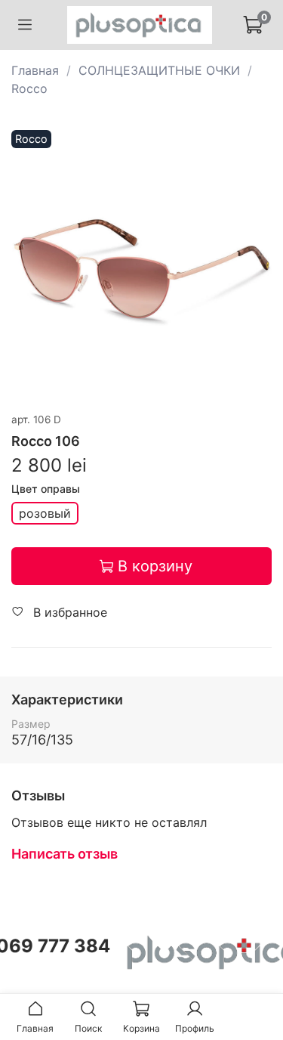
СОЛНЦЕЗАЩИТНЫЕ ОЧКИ (159, 70)
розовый (45, 513)
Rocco (29, 88)
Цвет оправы (45, 489)
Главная (35, 70)
